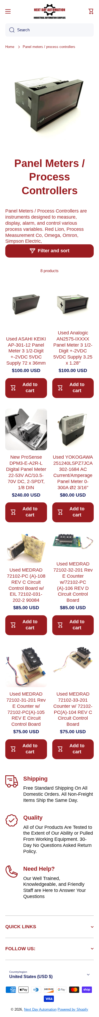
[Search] (10, 30)
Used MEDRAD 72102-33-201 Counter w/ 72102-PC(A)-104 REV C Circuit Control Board (72, 709)
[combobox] (49, 30)
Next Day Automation (40, 1009)
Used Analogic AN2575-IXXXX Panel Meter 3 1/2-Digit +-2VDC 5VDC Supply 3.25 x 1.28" (72, 348)
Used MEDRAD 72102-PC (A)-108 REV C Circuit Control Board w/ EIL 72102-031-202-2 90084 (26, 585)
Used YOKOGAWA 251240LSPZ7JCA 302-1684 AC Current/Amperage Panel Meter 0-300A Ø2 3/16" (73, 472)
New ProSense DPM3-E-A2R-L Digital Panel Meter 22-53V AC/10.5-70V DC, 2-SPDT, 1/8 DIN (26, 472)
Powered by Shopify (73, 1009)
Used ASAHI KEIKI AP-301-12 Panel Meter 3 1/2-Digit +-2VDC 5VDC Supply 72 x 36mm (26, 351)
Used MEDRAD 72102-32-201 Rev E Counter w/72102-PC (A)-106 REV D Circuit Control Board (73, 582)
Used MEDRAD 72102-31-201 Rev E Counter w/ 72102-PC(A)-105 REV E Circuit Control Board (26, 709)
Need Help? (39, 868)
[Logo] (49, 11)
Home (9, 47)
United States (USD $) (31, 976)
